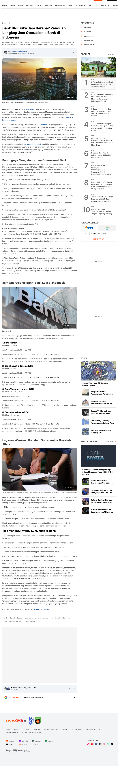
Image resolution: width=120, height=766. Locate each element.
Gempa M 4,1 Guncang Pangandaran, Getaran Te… (102, 422)
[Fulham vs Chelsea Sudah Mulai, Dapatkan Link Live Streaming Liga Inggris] (85, 491)
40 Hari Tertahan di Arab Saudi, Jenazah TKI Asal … (102, 511)
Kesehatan (60, 5)
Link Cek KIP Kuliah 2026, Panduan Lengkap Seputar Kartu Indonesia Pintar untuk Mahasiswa (102, 141)
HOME (4, 5)
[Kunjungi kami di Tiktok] (112, 744)
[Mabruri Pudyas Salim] (5, 52)
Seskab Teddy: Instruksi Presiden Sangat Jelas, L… (102, 412)
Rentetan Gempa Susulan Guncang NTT (101, 431)
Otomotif (80, 5)
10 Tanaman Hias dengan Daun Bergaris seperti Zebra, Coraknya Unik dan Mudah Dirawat (102, 127)
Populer (85, 54)
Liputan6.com (22, 750)
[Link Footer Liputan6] (16, 720)
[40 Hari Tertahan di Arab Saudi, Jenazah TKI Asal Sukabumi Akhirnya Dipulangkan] (85, 510)
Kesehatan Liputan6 (41, 609)
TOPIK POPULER (87, 23)
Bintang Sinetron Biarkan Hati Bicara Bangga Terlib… (102, 501)
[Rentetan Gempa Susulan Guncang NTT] (85, 431)
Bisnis (20, 5)
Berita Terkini (89, 441)
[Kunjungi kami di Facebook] (96, 744)
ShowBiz (30, 5)
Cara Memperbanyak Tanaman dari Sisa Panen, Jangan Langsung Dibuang (101, 211)
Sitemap (64, 729)
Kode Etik (37, 729)
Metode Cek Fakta (12, 732)
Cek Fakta (92, 5)
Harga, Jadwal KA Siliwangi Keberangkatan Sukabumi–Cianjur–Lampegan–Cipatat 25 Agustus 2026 (101, 185)
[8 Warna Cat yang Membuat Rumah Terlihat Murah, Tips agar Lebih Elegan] (98, 67)
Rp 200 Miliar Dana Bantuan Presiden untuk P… (102, 402)
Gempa (84, 358)
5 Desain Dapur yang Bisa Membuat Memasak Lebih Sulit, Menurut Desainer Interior (101, 112)
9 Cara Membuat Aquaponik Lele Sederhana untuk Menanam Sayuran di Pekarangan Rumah (102, 97)
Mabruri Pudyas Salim (19, 51)
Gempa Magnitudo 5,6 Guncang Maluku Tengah (95, 384)
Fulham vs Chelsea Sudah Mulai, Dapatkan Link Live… (102, 491)
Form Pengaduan (76, 729)
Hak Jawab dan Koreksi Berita (31, 732)
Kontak (8, 729)
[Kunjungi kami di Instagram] (104, 744)
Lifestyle (48, 5)
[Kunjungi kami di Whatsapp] (108, 744)
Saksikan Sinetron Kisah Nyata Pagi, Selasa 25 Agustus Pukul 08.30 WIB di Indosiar (97, 472)
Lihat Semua (110, 54)
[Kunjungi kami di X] (100, 744)
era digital (30, 109)
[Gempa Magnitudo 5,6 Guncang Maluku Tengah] (98, 370)
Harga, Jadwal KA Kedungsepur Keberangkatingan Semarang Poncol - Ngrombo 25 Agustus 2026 (101, 169)
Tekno (70, 5)
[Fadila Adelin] (8, 689)
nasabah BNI (41, 124)
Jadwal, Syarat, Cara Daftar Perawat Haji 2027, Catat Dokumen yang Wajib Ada (102, 199)
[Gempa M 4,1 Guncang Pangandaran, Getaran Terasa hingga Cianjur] (85, 421)
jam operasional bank (32, 144)
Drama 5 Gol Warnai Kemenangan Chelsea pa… (102, 481)
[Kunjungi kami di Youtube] (92, 744)
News (12, 5)
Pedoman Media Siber (51, 729)
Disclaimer (26, 729)
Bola (38, 5)
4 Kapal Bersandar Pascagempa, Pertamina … (102, 392)
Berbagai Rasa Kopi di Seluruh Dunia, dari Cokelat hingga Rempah (101, 155)
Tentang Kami (90, 729)
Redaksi (16, 729)
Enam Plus (104, 5)
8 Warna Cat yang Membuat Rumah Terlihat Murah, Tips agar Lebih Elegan (102, 84)
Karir (100, 729)
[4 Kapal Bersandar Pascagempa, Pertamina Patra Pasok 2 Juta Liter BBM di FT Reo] (85, 392)
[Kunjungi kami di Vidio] (88, 744)
